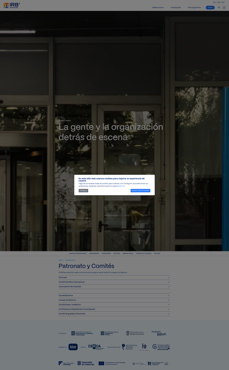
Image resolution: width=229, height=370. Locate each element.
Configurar (83, 190)
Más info (121, 186)
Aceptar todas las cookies (140, 190)
